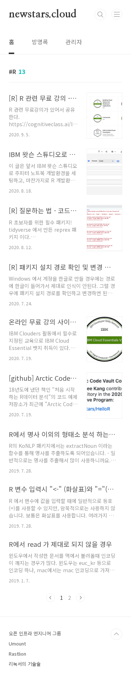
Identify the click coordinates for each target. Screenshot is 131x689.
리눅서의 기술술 (25, 663)
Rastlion (17, 653)
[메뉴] (116, 14)
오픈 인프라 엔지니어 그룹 (35, 633)
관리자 (74, 41)
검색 (100, 14)
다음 (80, 597)
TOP (116, 634)
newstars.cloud (42, 14)
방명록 (40, 41)
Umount (17, 643)
